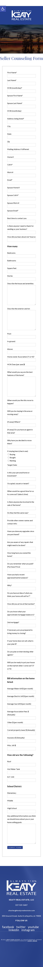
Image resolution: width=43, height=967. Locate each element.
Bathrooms (11, 260)
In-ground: (11, 341)
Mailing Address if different (18, 149)
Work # (10, 172)
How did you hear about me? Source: (21, 237)
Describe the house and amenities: (20, 283)
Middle (10, 800)
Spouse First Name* (15, 95)
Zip (8, 141)
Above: (10, 349)
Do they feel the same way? (17, 513)
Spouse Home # (13, 187)
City (9, 126)
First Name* (12, 72)
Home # (10, 157)
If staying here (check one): (17, 451)
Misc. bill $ (11, 745)
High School (12, 808)
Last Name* (11, 80)
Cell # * (10, 164)
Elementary (11, 793)
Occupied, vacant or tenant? (18, 483)
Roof (9, 761)
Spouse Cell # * (13, 195)
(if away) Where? (13, 422)
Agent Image (32, 941)
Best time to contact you (16, 218)
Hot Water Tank (13, 769)
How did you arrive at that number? (21, 604)
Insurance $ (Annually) (16, 738)
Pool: (9, 334)
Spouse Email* (12, 210)
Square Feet (11, 268)
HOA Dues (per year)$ (16, 364)
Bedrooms (11, 253)
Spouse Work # (13, 203)
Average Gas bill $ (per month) (19, 704)
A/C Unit (10, 777)
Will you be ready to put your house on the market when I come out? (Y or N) (21, 665)
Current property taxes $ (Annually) (21, 730)
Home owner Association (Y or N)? (20, 357)
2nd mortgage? (13, 622)
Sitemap (39, 939)
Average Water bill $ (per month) (20, 688)
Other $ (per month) (15, 722)
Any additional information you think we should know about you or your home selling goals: (21, 819)
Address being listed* (15, 118)
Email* (9, 180)
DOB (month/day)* (14, 88)
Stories (10, 276)
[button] (3, 9)
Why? (9, 585)
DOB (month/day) (14, 111)
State (9, 134)
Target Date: (12, 465)
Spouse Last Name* (14, 103)
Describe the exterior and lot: (18, 309)
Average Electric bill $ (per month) (20, 696)
